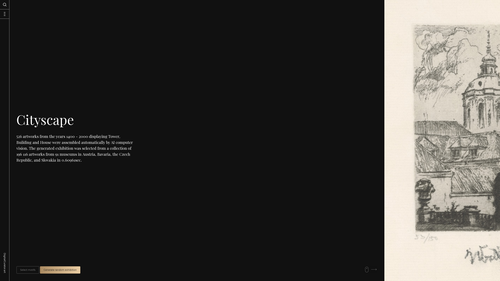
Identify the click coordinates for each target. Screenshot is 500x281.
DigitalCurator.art (4, 260)
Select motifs (27, 270)
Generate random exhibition (60, 270)
